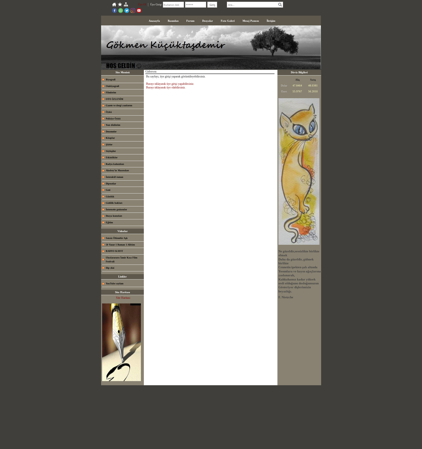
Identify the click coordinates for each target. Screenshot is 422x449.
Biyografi (111, 79)
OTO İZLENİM (114, 99)
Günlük (110, 196)
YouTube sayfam (114, 283)
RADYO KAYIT (114, 251)
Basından (173, 20)
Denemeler (111, 131)
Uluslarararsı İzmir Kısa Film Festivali (121, 259)
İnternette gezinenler (116, 209)
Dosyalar (207, 20)
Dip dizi (110, 268)
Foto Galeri (228, 20)
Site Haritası (123, 297)
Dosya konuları (114, 215)
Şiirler (109, 144)
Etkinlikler (111, 157)
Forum (190, 20)
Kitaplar (110, 138)
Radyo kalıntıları (115, 164)
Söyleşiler (111, 151)
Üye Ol (142, 4)
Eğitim (109, 222)
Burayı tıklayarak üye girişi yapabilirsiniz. (170, 84)
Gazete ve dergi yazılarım (119, 105)
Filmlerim (111, 92)
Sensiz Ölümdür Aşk (117, 238)
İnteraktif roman (114, 177)
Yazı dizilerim (113, 125)
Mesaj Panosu (251, 20)
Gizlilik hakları (114, 203)
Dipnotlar (111, 183)
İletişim (271, 20)
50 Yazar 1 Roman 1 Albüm (120, 244)
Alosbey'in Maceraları (117, 170)
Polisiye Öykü (113, 118)
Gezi (108, 190)
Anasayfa (154, 20)
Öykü (109, 112)
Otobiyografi (112, 86)
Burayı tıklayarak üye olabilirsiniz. (166, 87)
